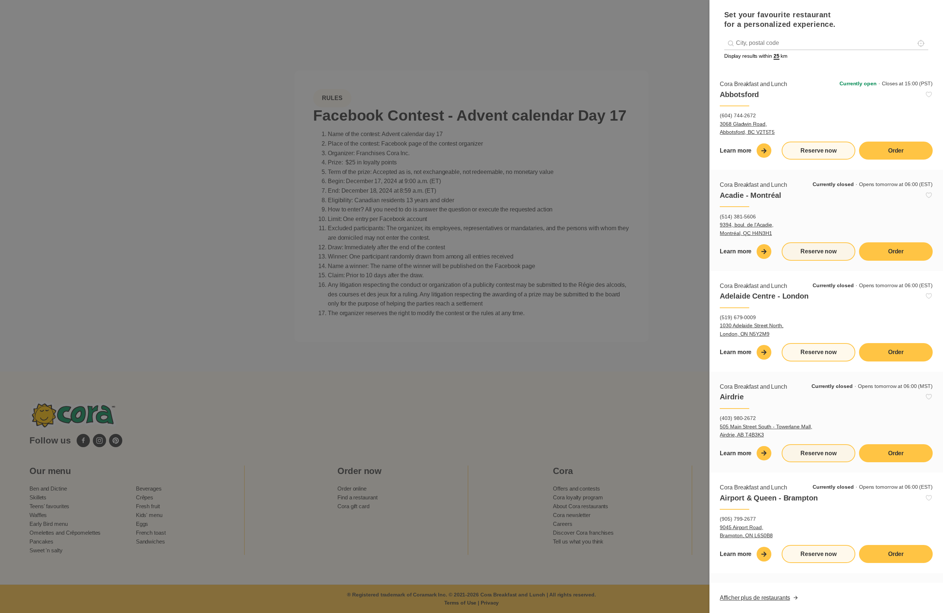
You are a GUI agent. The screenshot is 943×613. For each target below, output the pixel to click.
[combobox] (826, 43)
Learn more (735, 150)
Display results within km (756, 56)
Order (896, 150)
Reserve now (818, 150)
